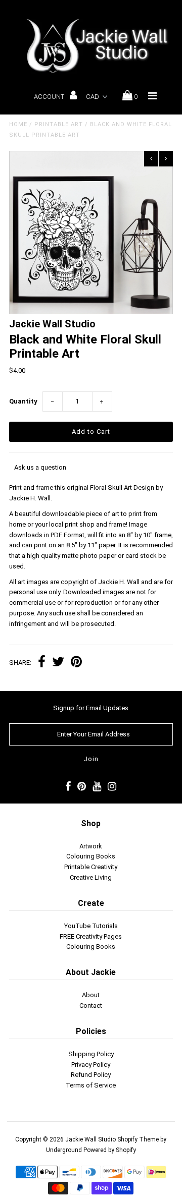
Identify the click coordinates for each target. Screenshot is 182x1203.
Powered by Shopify (109, 1150)
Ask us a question (40, 467)
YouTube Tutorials (91, 926)
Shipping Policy (91, 1054)
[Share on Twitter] (58, 663)
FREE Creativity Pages (91, 936)
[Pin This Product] (76, 663)
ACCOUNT (50, 96)
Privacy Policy (90, 1064)
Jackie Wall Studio (90, 1139)
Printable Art (58, 124)
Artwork (90, 846)
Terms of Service (91, 1085)
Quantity (23, 401)
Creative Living (91, 877)
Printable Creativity (90, 867)
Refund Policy (91, 1074)
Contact (90, 1005)
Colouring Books (90, 856)
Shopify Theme (138, 1139)
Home (18, 124)
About (91, 995)
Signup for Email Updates (90, 708)
